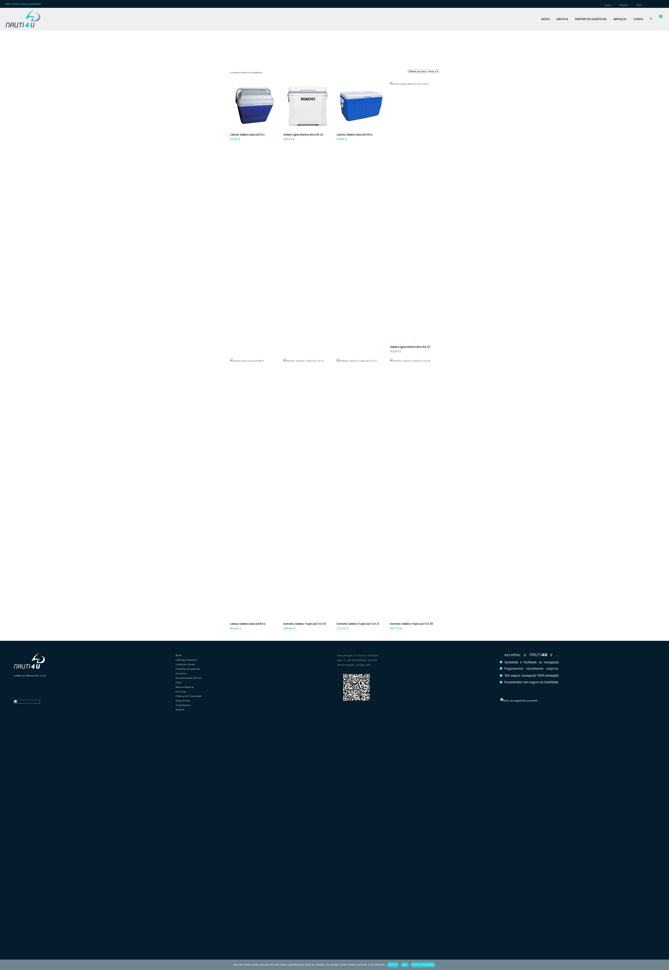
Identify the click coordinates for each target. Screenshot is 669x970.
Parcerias (181, 691)
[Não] (664, 965)
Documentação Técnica (189, 677)
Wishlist (624, 5)
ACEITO (393, 964)
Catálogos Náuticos (186, 659)
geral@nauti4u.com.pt (33, 675)
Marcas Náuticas (185, 687)
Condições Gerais (185, 664)
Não (404, 964)
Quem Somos (183, 700)
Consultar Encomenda (188, 668)
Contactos (181, 673)
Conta (607, 5)
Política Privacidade (423, 964)
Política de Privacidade (189, 696)
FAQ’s (639, 5)
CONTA (638, 19)
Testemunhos (183, 705)
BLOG (179, 655)
